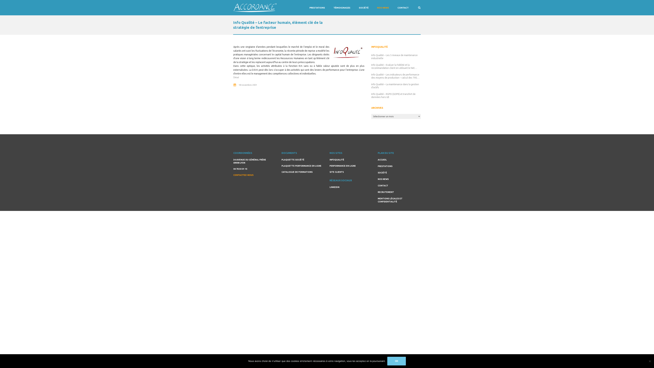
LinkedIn (334, 187)
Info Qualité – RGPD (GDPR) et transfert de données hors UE (393, 95)
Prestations (317, 7)
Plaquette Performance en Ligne (301, 166)
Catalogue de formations (297, 172)
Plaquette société (293, 160)
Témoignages (341, 7)
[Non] (649, 361)
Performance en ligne (343, 166)
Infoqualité (337, 160)
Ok (396, 361)
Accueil (382, 160)
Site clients (337, 172)
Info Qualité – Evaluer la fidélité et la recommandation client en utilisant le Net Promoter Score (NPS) (393, 67)
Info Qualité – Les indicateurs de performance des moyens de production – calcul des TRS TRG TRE (395, 76)
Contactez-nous (243, 175)
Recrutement (386, 192)
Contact (403, 7)
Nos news (383, 7)
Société (364, 7)
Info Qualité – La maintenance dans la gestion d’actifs (395, 86)
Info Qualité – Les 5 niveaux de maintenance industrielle (394, 57)
